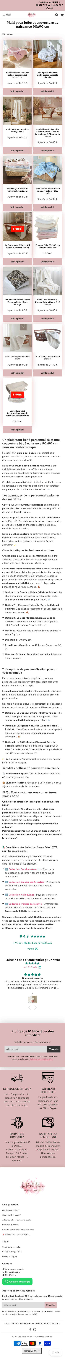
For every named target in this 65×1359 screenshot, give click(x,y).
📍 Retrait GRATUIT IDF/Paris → (16, 1234)
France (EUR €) (30, 1351)
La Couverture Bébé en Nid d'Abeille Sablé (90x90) (17, 246)
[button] (30, 1007)
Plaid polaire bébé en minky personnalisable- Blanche (48, 74)
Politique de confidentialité (41, 1059)
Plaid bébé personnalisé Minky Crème (17, 130)
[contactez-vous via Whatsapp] (17, 1284)
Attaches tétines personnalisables (17, 1220)
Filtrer (10, 34)
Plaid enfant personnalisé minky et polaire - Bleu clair (48, 190)
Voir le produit (17, 91)
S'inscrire (54, 1049)
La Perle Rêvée (25, 1336)
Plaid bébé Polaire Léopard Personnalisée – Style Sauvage (17, 301)
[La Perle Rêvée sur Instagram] (35, 1330)
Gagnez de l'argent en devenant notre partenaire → (38, 1323)
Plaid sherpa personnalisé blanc (17, 357)
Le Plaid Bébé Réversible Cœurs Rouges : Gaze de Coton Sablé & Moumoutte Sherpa (47, 133)
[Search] (56, 14)
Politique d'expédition (12, 1252)
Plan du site (8, 1323)
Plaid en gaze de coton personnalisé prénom (17, 189)
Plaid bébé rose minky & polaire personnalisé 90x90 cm (17, 74)
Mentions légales (9, 1256)
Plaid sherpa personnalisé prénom (48, 357)
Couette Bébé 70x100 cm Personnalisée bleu (48, 246)
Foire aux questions (10, 1225)
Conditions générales (11, 1247)
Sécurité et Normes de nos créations (18, 1229)
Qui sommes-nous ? (11, 1210)
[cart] (62, 14)
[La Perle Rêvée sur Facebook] (30, 1330)
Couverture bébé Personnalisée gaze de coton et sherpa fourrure (17, 413)
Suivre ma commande (14, 1269)
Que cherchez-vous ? (11, 1215)
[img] (32, 963)
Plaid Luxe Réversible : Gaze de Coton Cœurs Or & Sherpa (47, 301)
